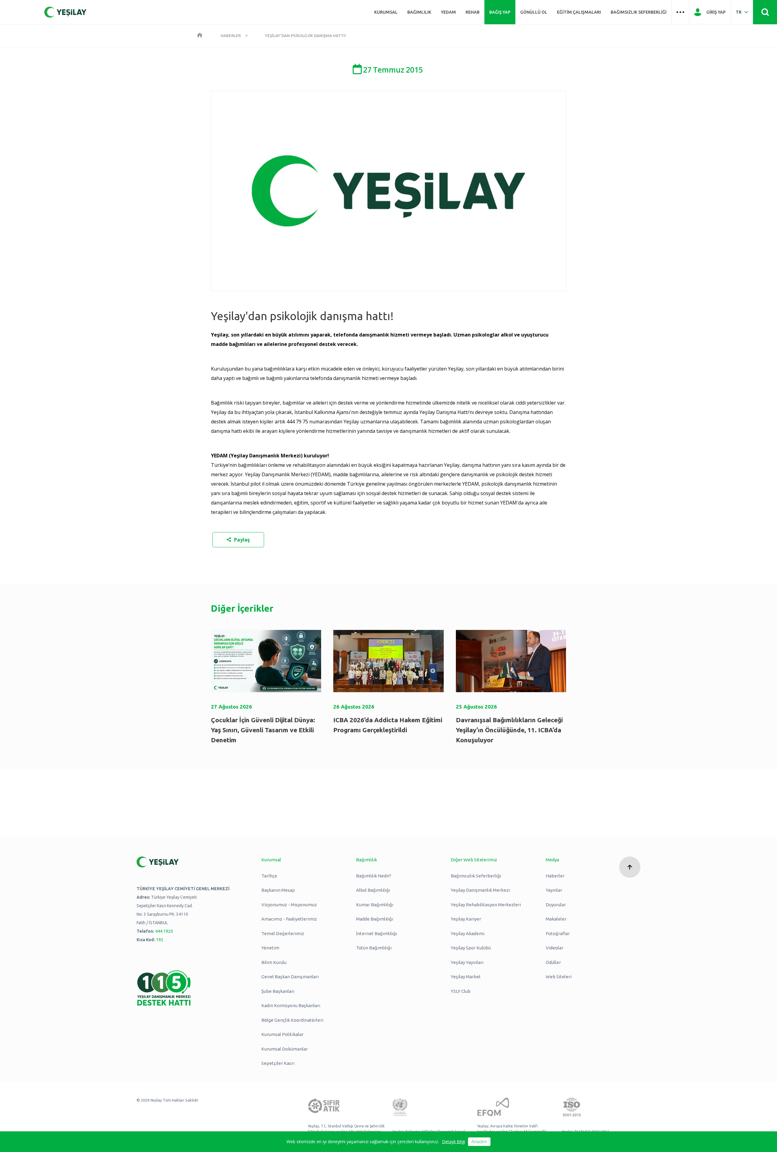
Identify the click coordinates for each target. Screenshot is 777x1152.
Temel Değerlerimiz (282, 933)
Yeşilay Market (466, 976)
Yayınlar (554, 890)
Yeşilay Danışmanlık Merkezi (480, 890)
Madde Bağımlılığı (374, 918)
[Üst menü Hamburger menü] (680, 12)
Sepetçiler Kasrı (277, 1063)
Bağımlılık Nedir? (373, 875)
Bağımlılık (419, 12)
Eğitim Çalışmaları (579, 12)
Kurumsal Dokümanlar (284, 1048)
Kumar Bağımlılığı (374, 904)
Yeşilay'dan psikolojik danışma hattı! (305, 35)
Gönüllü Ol (533, 12)
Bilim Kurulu (274, 962)
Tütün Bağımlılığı (374, 947)
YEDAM (448, 12)
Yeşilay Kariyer (466, 918)
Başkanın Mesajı (278, 890)
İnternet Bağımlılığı (376, 933)
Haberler (231, 35)
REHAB (473, 12)
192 (159, 939)
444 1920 (164, 931)
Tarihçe (269, 875)
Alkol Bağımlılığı (373, 890)
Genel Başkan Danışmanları (290, 976)
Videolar (554, 947)
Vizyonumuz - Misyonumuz (289, 904)
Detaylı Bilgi (453, 1141)
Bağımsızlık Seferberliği (639, 12)
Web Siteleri (559, 976)
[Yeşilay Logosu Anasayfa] (65, 12)
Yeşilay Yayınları (467, 962)
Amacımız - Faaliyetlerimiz (289, 918)
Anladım (479, 1141)
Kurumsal (386, 12)
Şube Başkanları (277, 991)
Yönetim (270, 947)
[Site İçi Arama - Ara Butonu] (765, 12)
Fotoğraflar (558, 933)
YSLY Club (460, 991)
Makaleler (556, 918)
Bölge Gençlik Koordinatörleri (292, 1020)
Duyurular (556, 904)
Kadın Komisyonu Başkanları (290, 1005)
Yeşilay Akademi (467, 933)
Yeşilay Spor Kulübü (471, 947)
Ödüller (553, 962)
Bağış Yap (500, 12)
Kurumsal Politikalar (282, 1034)
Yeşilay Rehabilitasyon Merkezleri (486, 904)
